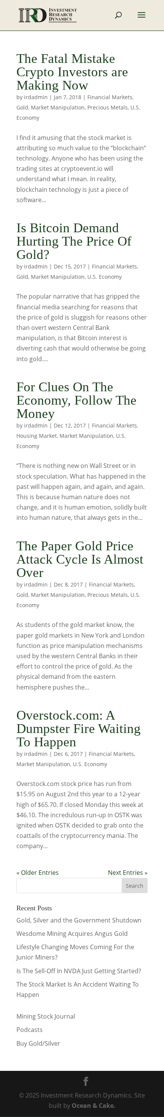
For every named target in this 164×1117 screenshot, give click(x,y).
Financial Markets (109, 97)
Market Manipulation (58, 107)
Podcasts (29, 1029)
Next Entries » (128, 872)
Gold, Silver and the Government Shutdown (78, 920)
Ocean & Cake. (94, 1105)
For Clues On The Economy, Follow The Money (76, 400)
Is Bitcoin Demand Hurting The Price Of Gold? (74, 241)
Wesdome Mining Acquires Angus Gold (72, 933)
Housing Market (36, 435)
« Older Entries (37, 872)
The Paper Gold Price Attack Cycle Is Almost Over (79, 559)
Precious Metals (107, 107)
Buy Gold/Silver (38, 1043)
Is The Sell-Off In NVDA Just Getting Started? (78, 971)
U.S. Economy (104, 276)
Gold (22, 107)
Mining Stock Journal (45, 1016)
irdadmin (36, 97)
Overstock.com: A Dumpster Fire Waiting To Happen (78, 728)
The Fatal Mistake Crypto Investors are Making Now (72, 72)
